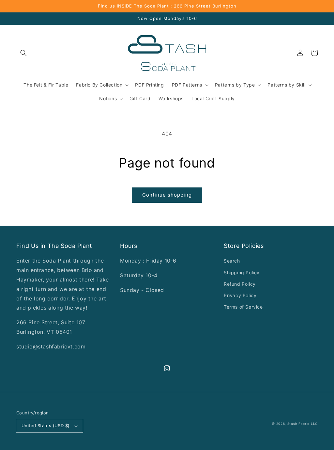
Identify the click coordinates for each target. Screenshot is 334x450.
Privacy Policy (240, 295)
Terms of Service (243, 307)
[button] (23, 53)
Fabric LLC (308, 424)
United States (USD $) (45, 425)
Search (232, 261)
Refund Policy (240, 284)
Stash (292, 424)
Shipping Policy (242, 272)
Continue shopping (167, 195)
